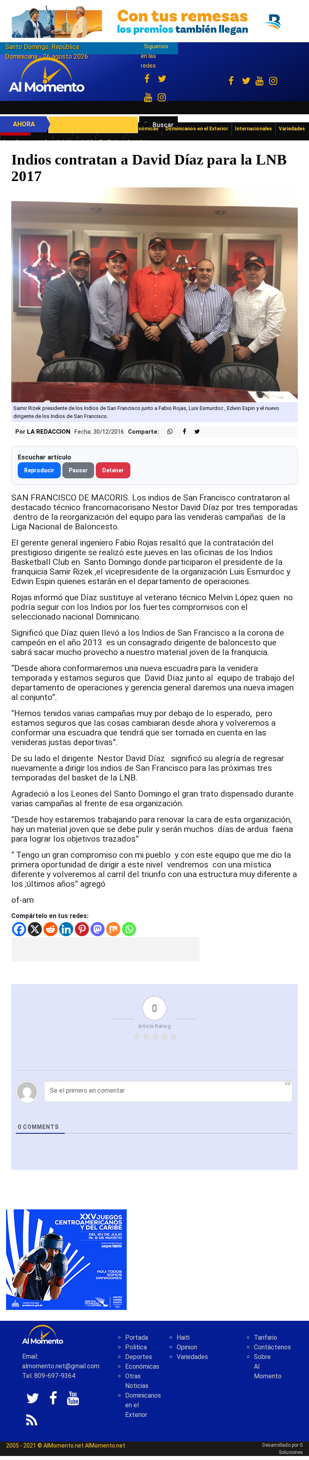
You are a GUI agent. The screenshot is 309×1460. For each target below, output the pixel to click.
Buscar (163, 125)
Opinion (187, 1347)
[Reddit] (50, 929)
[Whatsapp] (129, 929)
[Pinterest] (82, 929)
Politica (136, 1347)
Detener (113, 470)
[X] (35, 929)
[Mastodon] (98, 929)
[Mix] (113, 929)
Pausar (78, 470)
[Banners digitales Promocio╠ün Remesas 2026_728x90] (154, 21)
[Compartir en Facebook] (180, 432)
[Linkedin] (66, 929)
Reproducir (39, 470)
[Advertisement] (105, 949)
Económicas (142, 1366)
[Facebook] (19, 929)
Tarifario (265, 1337)
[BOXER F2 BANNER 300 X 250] (66, 1259)
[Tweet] (194, 432)
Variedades (192, 1357)
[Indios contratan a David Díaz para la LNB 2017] (154, 295)
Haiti (183, 1337)
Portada (136, 1337)
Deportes (138, 1357)
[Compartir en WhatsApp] (167, 432)
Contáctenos (272, 1347)
